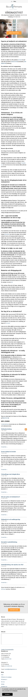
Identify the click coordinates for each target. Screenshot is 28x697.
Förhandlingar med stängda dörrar (10, 474)
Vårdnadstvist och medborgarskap (10, 519)
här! (12, 282)
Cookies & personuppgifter (7, 649)
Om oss (3, 682)
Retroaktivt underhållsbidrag (9, 542)
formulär (20, 60)
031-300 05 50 (16, 17)
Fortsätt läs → (4, 447)
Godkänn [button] (7, 694)
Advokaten (6, 234)
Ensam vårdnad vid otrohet (8, 451)
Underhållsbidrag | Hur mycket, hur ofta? (12, 564)
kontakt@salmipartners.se (11, 669)
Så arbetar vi (4, 679)
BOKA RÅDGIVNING (14, 32)
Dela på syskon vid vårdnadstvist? (10, 497)
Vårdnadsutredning (6, 429)
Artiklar (2, 684)
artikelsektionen (5, 424)
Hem (2, 674)
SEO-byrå (3, 589)
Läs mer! (8, 323)
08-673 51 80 (24, 15)
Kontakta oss (14, 609)
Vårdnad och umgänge (6, 677)
